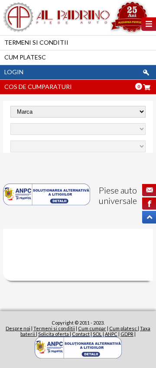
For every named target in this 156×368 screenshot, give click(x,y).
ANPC (111, 334)
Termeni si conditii (36, 42)
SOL (97, 334)
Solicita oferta (54, 334)
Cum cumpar (92, 328)
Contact (81, 334)
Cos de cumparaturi (38, 86)
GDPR (126, 334)
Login (13, 72)
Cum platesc (25, 57)
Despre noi (18, 328)
